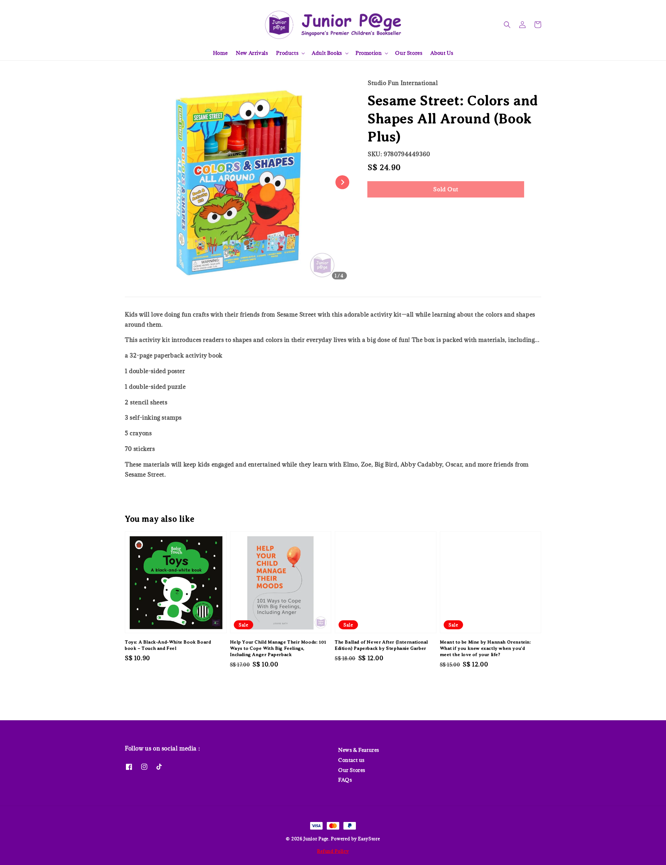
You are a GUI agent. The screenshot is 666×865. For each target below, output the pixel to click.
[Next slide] (342, 182)
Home (220, 53)
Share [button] (384, 210)
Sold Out (445, 189)
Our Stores (408, 53)
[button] (507, 24)
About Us (441, 53)
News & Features (358, 750)
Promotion (369, 53)
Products (287, 53)
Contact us (351, 760)
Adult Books (327, 53)
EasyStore (369, 838)
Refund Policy (333, 851)
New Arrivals (252, 53)
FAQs (345, 779)
